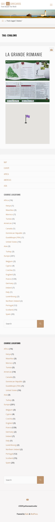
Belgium (9, 261)
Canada (9, 229)
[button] (27, 119)
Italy (7, 292)
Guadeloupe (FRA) (13, 237)
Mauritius (9, 210)
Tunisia (9, 219)
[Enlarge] (46, 63)
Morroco (9, 214)
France (8, 279)
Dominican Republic (14, 233)
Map (5, 162)
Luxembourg (11, 296)
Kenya (8, 206)
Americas (7, 179)
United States (11, 242)
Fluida (26, 514)
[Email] (27, 499)
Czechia (9, 270)
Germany (9, 283)
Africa (6, 174)
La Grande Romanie (23, 54)
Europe (6, 168)
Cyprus (8, 266)
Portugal (9, 305)
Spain (8, 314)
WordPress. (34, 514)
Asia (5, 185)
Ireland (9, 288)
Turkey (8, 252)
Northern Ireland (13, 301)
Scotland (9, 310)
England (9, 274)
